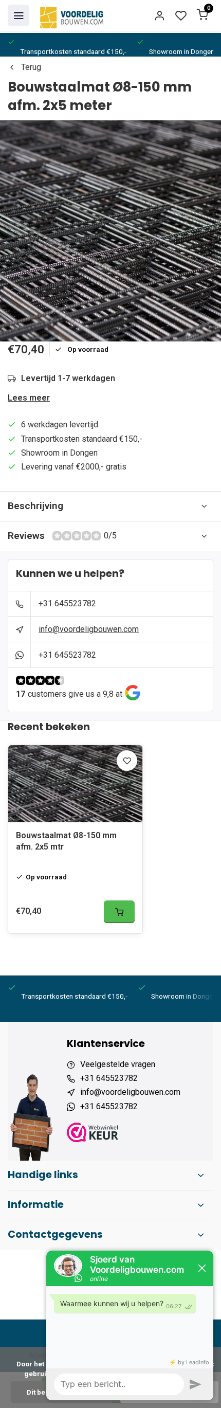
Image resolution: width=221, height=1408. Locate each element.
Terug (31, 67)
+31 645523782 (67, 603)
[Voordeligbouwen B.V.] (73, 15)
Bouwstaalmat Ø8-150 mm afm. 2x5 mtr (66, 841)
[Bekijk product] (119, 911)
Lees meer (29, 398)
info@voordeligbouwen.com (89, 629)
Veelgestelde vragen (117, 1064)
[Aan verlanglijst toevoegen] (127, 760)
